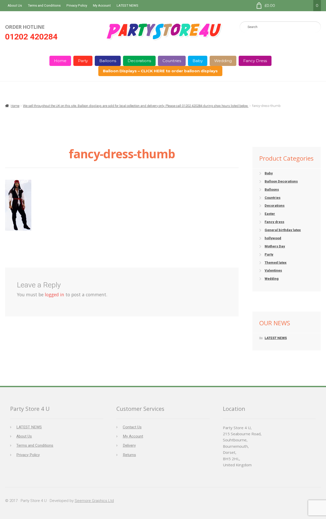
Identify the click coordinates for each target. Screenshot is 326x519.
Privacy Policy (76, 5)
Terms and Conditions (44, 5)
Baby (198, 60)
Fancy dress (274, 222)
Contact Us (132, 427)
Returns (129, 455)
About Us (15, 5)
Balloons (107, 60)
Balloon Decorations (281, 181)
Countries (171, 60)
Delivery (129, 445)
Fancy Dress (255, 60)
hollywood (273, 238)
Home (60, 60)
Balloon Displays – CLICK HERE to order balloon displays (160, 70)
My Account (102, 5)
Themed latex (276, 262)
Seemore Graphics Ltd (94, 500)
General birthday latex (283, 230)
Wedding (223, 60)
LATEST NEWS (127, 5)
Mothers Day (275, 246)
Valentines (273, 270)
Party (83, 60)
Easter (270, 214)
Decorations (139, 60)
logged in (54, 294)
